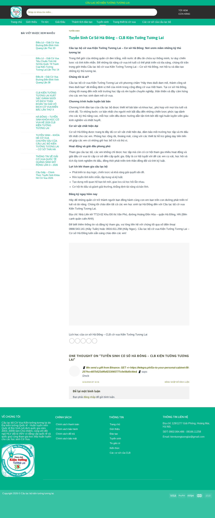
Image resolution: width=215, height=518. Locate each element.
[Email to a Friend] (83, 340)
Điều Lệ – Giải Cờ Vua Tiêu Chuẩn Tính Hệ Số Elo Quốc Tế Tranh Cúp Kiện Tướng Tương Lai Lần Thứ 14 (47, 64)
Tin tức (45, 22)
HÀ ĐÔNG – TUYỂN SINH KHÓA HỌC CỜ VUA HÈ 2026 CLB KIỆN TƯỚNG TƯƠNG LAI (47, 122)
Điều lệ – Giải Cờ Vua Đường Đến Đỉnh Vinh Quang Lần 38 (47, 79)
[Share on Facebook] (71, 340)
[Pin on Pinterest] (88, 340)
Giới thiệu (31, 22)
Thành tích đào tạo (82, 22)
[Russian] (197, 2)
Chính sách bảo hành (66, 429)
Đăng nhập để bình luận (177, 382)
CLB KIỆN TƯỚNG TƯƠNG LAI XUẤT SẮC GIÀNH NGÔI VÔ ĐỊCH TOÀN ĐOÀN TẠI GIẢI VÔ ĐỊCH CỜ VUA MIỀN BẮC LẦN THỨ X (47, 101)
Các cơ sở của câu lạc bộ (156, 22)
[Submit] (154, 12)
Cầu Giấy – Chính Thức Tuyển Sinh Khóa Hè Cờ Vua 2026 (47, 175)
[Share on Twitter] (77, 340)
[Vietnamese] (201, 2)
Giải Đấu (60, 22)
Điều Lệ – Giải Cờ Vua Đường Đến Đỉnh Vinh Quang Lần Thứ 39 (47, 45)
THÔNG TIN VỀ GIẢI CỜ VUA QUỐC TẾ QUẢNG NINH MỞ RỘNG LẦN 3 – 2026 (47, 160)
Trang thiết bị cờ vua (124, 22)
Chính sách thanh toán (67, 424)
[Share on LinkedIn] (94, 340)
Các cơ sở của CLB (119, 452)
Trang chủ (16, 22)
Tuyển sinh (102, 22)
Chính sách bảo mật (66, 438)
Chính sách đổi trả (65, 433)
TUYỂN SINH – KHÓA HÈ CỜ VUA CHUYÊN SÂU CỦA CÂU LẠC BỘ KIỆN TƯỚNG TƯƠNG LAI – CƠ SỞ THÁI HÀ (47, 142)
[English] (188, 2)
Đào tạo (113, 433)
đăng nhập (90, 397)
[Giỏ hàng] (202, 12)
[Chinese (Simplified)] (193, 2)
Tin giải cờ (114, 443)
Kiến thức (114, 448)
